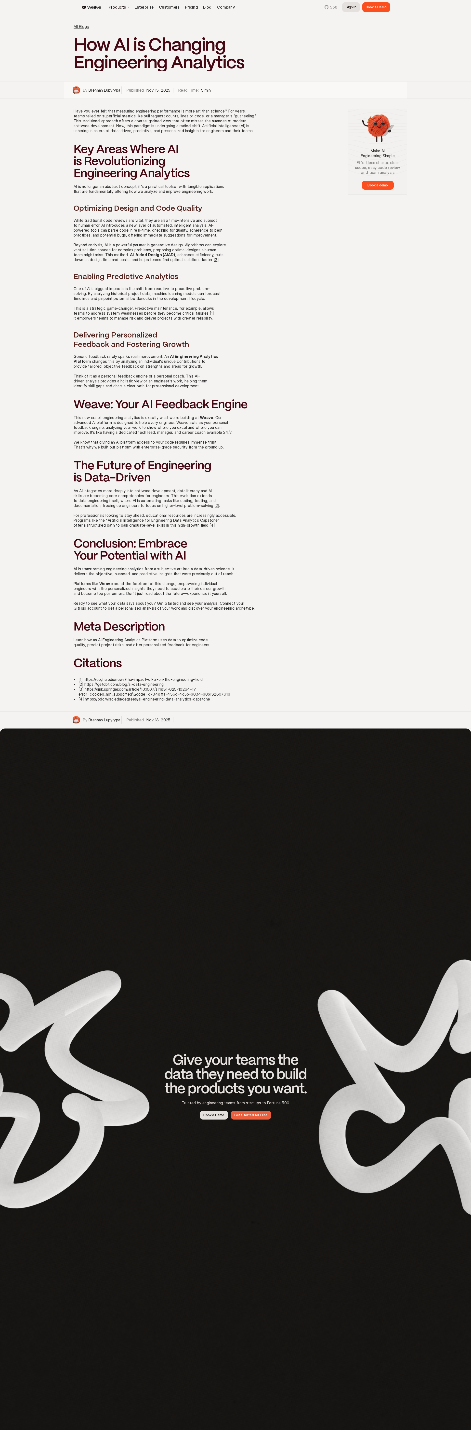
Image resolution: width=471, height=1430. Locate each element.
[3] (216, 259)
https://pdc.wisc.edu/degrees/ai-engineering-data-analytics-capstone (147, 699)
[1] (212, 313)
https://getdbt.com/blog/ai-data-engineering (124, 684)
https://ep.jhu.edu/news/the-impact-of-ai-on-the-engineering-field (143, 679)
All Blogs (81, 26)
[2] (216, 505)
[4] (212, 525)
